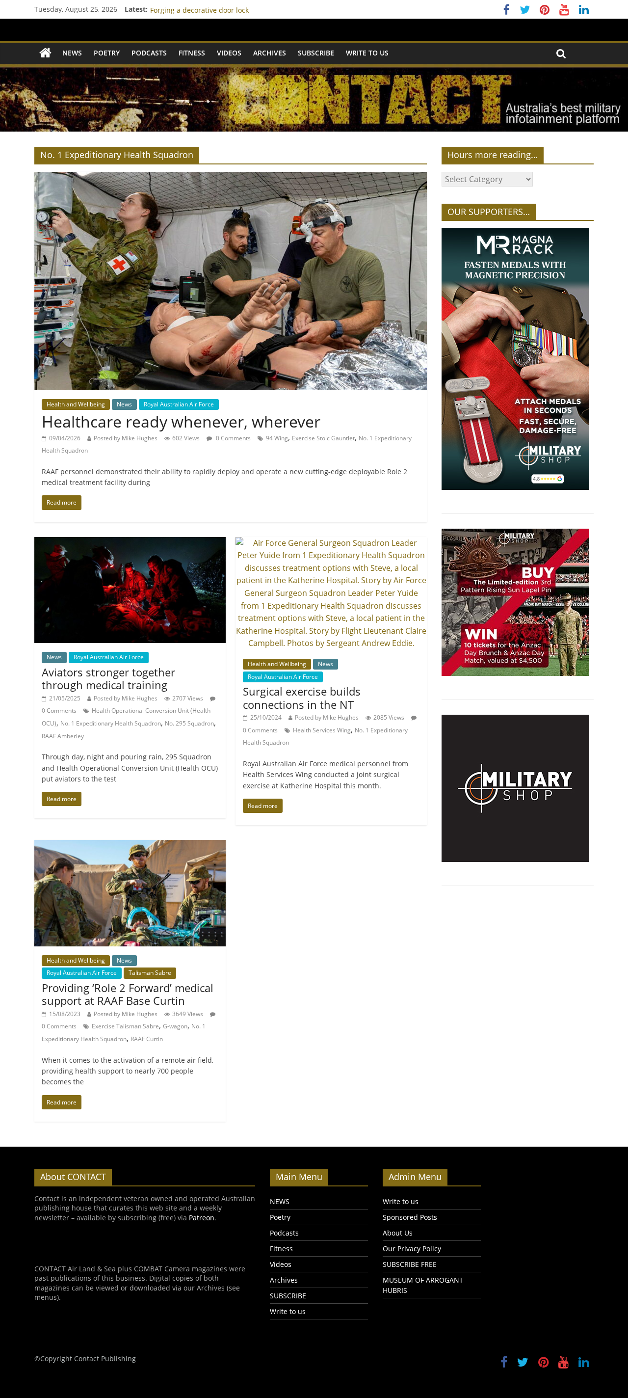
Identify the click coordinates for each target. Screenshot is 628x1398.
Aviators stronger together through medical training (108, 678)
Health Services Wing (322, 730)
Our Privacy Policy (412, 1248)
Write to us (367, 52)
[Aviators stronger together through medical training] (130, 543)
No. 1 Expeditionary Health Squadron (110, 723)
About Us (398, 1232)
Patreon (201, 1217)
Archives (269, 52)
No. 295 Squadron (189, 723)
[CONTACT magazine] (45, 53)
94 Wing (277, 438)
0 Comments (232, 438)
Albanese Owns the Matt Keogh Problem (216, 9)
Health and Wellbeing (76, 404)
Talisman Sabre (150, 972)
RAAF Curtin (147, 1039)
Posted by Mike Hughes (125, 438)
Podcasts (149, 52)
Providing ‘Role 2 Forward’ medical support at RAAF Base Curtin (127, 994)
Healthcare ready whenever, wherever (181, 421)
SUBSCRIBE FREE (410, 1264)
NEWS (72, 52)
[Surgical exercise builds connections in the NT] (331, 543)
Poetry (107, 52)
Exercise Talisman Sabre (125, 1026)
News (124, 404)
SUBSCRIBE (316, 52)
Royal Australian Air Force (179, 404)
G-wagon (175, 1026)
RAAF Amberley (63, 736)
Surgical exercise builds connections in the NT (302, 697)
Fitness (192, 52)
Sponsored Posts (410, 1217)
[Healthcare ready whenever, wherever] (230, 177)
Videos (229, 52)
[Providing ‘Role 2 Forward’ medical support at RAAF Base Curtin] (130, 845)
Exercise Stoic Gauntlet (323, 438)
